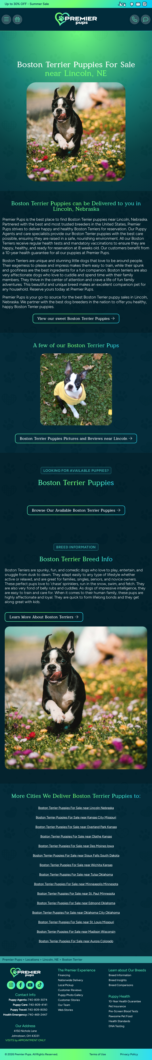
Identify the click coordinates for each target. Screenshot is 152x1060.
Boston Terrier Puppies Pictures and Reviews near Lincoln (74, 438)
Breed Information (120, 975)
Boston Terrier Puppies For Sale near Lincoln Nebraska (76, 808)
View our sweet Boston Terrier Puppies (74, 318)
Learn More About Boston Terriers (41, 617)
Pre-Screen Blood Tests (123, 1011)
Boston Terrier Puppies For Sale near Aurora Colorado (76, 941)
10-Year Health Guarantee (125, 1001)
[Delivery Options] (123, 4)
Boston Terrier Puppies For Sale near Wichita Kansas (76, 865)
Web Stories (65, 1010)
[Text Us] (145, 19)
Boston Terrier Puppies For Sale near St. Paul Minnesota (76, 893)
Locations (32, 959)
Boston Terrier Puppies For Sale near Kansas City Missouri (76, 817)
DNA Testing (116, 1026)
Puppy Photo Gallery (70, 995)
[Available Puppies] (17, 19)
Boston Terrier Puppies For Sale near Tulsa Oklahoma (76, 874)
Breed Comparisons (121, 985)
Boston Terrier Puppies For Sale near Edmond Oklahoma (76, 903)
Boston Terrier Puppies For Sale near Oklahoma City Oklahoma (76, 912)
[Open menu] (6, 19)
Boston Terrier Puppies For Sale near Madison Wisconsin (76, 931)
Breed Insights (118, 980)
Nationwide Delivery (70, 980)
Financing (64, 975)
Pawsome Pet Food (120, 1016)
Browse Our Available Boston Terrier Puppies (73, 510)
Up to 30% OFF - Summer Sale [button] (27, 4)
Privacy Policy (129, 1054)
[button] (131, 4)
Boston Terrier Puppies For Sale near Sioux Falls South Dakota (76, 855)
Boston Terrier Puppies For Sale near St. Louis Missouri (76, 922)
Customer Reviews (70, 990)
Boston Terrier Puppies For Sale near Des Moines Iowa (76, 846)
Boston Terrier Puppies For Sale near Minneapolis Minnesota (76, 884)
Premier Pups (12, 959)
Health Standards (119, 1021)
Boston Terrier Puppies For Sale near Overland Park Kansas (76, 827)
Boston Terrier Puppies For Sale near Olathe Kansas (76, 836)
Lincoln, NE (51, 959)
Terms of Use (97, 1054)
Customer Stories (69, 1000)
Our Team (64, 1005)
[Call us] (134, 19)
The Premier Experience (76, 970)
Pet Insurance (117, 1006)
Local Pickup (65, 985)
